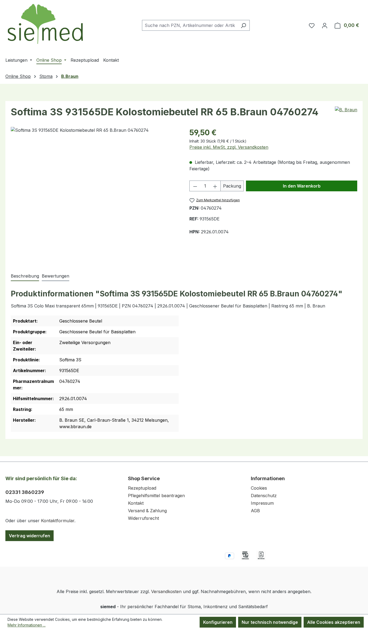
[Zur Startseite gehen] (45, 24)
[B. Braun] (346, 109)
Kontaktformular (57, 520)
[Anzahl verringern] (195, 186)
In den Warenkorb (302, 186)
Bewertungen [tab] (55, 276)
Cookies (259, 488)
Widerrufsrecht (143, 518)
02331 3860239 (24, 492)
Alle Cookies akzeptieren (333, 622)
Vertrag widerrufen (29, 535)
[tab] (25, 276)
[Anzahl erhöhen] (215, 186)
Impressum (262, 503)
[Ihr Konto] (324, 25)
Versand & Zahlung (147, 510)
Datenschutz (264, 495)
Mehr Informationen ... (27, 625)
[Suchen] (243, 25)
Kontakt (136, 503)
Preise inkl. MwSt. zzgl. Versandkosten (228, 147)
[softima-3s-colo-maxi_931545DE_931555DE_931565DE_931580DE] (94, 194)
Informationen (268, 478)
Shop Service (144, 478)
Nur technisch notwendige (270, 622)
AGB (255, 510)
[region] (94, 194)
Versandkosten (166, 591)
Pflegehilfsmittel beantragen (156, 495)
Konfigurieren (217, 622)
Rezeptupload (142, 488)
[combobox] (189, 25)
